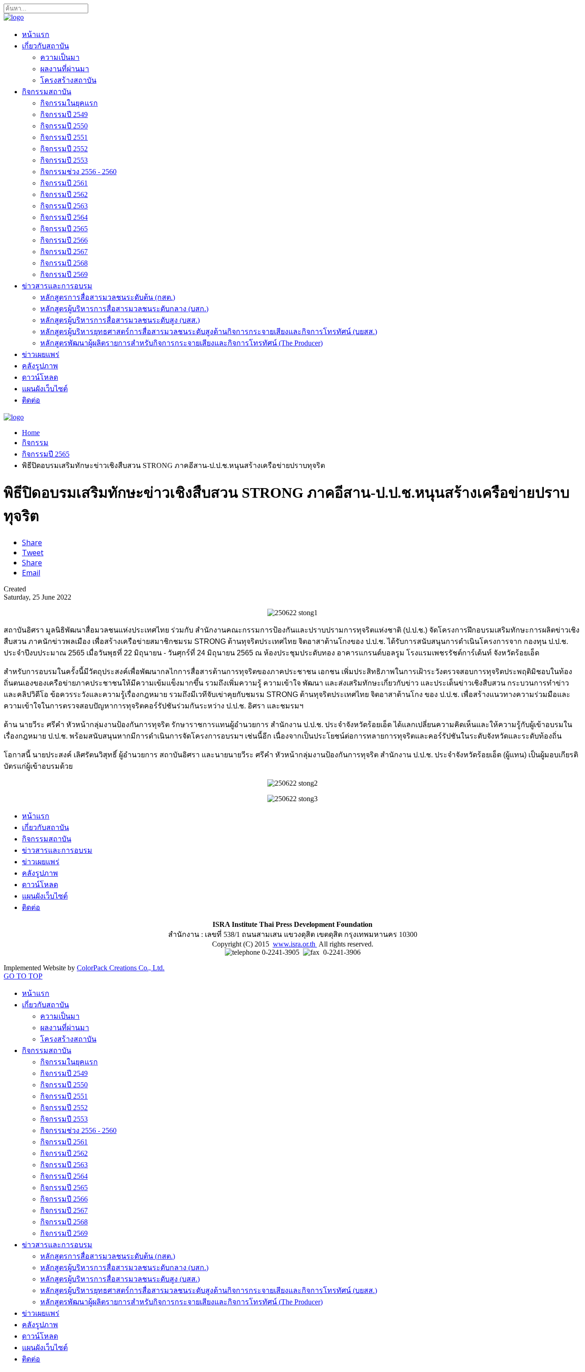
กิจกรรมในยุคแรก (69, 103)
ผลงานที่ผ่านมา (64, 69)
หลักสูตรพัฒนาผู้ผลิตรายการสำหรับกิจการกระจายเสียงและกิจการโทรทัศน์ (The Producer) (181, 343)
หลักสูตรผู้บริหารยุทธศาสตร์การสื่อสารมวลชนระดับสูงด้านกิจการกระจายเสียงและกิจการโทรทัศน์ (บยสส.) (208, 331)
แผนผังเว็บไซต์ (45, 389)
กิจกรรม (35, 443)
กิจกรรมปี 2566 (64, 240)
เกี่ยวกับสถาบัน (45, 46)
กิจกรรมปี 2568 (64, 263)
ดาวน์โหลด (40, 377)
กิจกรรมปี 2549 (64, 114)
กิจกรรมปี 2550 (64, 126)
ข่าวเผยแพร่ (40, 354)
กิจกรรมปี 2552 (64, 149)
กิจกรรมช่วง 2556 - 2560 (78, 171)
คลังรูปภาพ (40, 366)
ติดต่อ (31, 400)
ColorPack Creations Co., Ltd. (121, 968)
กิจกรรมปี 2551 (64, 137)
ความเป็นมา (60, 57)
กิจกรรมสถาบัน (46, 92)
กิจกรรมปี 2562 (64, 194)
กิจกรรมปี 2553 (64, 160)
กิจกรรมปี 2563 (64, 206)
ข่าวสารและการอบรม (57, 286)
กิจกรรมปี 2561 (64, 183)
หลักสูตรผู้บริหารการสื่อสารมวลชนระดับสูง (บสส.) (120, 320)
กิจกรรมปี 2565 (64, 229)
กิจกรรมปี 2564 (64, 217)
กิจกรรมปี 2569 (64, 274)
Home (31, 432)
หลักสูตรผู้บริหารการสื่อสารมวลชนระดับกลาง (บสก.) (124, 309)
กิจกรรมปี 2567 (64, 251)
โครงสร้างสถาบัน (68, 80)
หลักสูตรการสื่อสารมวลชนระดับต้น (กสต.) (107, 297)
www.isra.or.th (295, 944)
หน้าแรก (35, 34)
